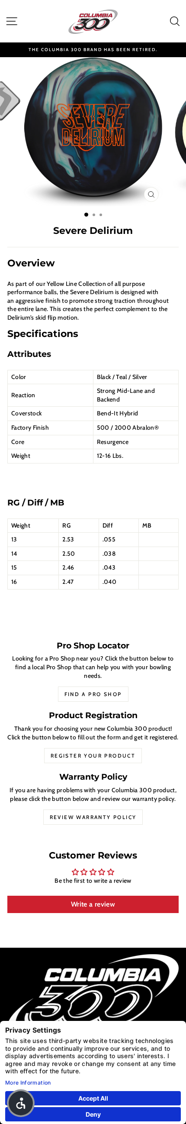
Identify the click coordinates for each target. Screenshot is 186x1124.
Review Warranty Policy (93, 817)
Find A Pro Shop (93, 694)
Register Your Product (93, 755)
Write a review (93, 904)
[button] (21, 1103)
